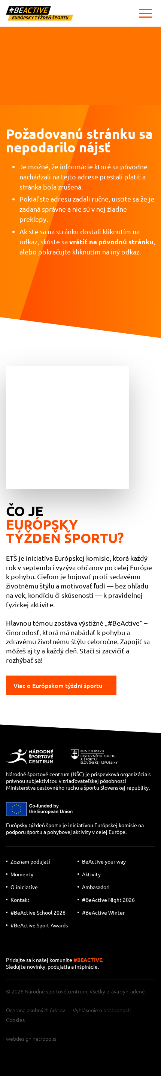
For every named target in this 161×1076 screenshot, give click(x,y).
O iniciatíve (24, 886)
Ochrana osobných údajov (35, 1010)
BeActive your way (104, 861)
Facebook (60, 946)
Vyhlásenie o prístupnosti (102, 1010)
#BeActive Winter (103, 912)
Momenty (21, 874)
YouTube (13, 946)
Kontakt (20, 899)
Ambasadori (96, 886)
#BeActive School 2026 (38, 912)
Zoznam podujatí (30, 861)
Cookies (15, 1019)
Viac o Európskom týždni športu (57, 685)
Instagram (38, 946)
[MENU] (145, 13)
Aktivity (91, 874)
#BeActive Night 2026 (108, 899)
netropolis (44, 1038)
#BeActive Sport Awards (39, 925)
